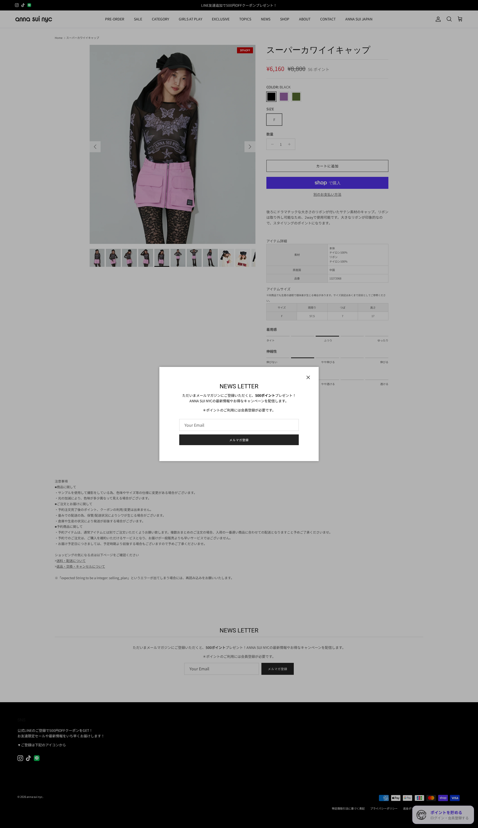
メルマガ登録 (239, 440)
